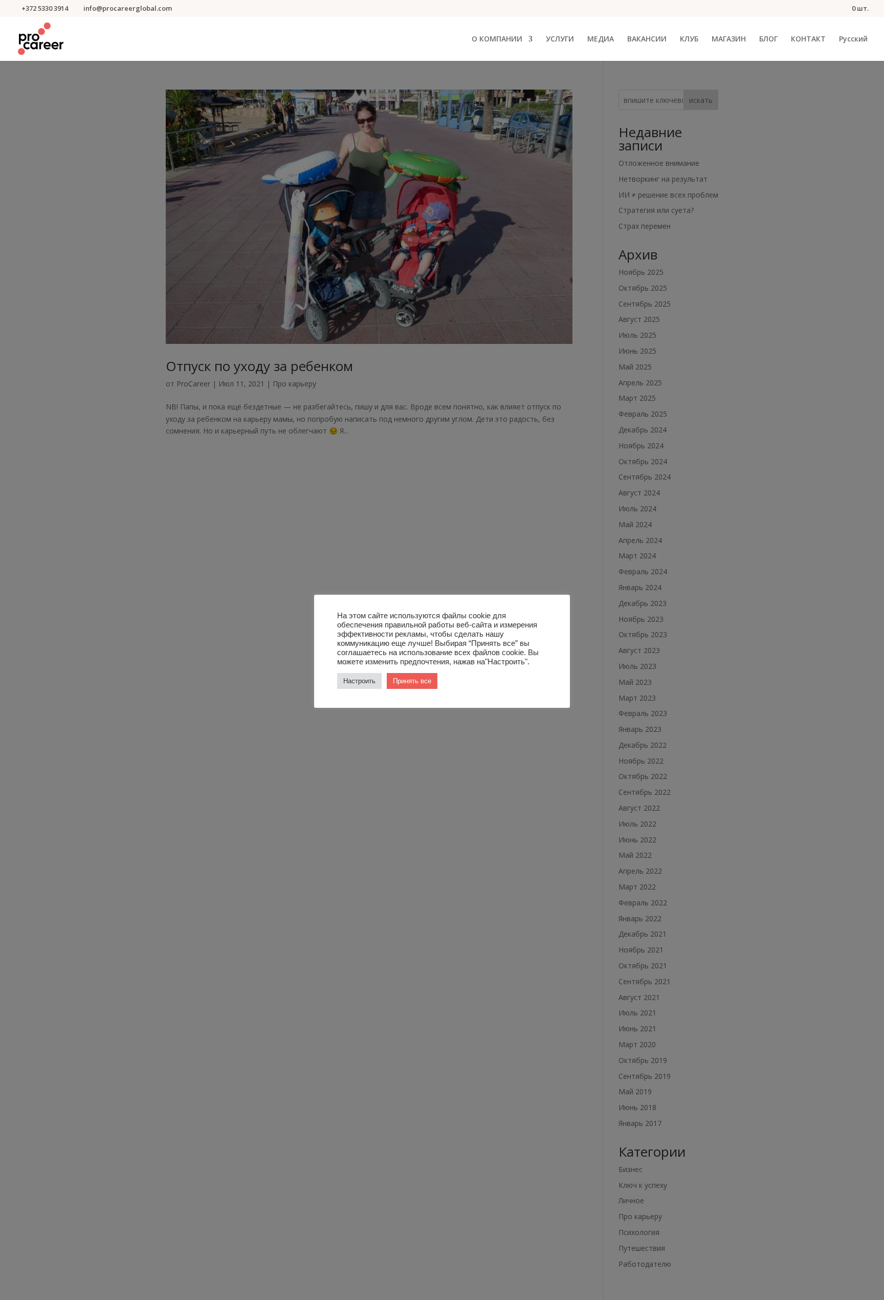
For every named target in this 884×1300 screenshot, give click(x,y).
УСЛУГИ (560, 39)
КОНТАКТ (808, 39)
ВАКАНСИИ (647, 39)
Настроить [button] (359, 681)
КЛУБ (689, 39)
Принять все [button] (412, 681)
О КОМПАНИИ (497, 39)
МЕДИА (600, 39)
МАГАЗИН (729, 39)
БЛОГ (768, 39)
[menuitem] (853, 48)
